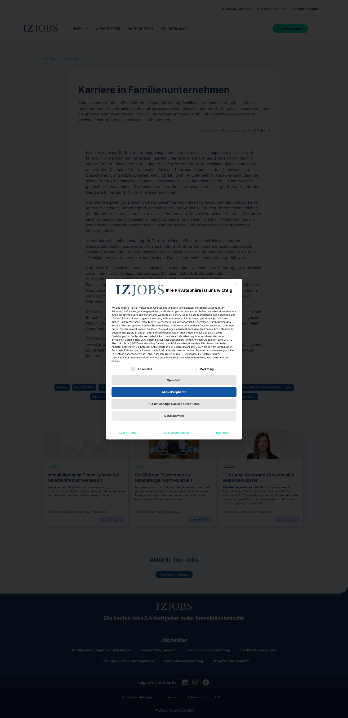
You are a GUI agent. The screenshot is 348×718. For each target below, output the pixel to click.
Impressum (222, 432)
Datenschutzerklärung (176, 432)
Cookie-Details (127, 432)
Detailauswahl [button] (174, 415)
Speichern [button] (174, 380)
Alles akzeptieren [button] (174, 392)
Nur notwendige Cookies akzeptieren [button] (174, 404)
